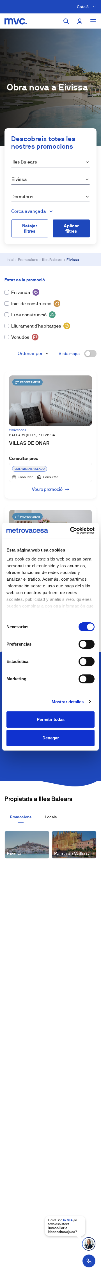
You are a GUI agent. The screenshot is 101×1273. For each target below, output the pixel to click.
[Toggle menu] (93, 21)
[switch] (87, 644)
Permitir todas (51, 719)
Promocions (28, 260)
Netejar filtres (29, 228)
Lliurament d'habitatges (36, 326)
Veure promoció (47, 489)
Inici (10, 260)
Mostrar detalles (68, 701)
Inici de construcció (31, 303)
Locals (51, 817)
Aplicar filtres (71, 228)
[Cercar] (66, 21)
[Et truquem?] (88, 1261)
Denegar (50, 737)
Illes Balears (52, 260)
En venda (20, 292)
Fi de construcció (29, 314)
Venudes (20, 337)
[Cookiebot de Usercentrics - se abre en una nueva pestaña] (71, 530)
